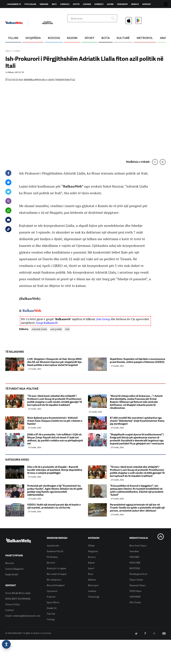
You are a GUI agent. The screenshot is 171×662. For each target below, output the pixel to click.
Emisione (44, 4)
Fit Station (52, 556)
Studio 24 (51, 608)
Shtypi (76, 4)
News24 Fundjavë (56, 585)
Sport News (53, 602)
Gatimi (110, 4)
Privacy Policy (12, 604)
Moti (54, 4)
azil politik (56, 329)
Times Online (136, 579)
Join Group (103, 319)
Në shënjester (54, 579)
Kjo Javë (51, 562)
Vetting (51, 619)
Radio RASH (11, 574)
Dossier (87, 4)
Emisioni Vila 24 (55, 551)
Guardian (134, 551)
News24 (135, 4)
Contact (9, 610)
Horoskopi (122, 4)
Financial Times (137, 585)
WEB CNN (134, 562)
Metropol (145, 38)
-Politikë (16, 51)
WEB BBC (134, 556)
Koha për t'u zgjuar (56, 568)
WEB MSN (134, 596)
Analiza (92, 591)
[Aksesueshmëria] (6, 644)
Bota (106, 38)
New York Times (137, 545)
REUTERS (134, 568)
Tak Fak (51, 613)
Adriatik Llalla (39, 329)
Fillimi (13, 38)
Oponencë (52, 591)
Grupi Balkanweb (47, 323)
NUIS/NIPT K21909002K (17, 598)
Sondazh (64, 4)
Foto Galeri (30, 4)
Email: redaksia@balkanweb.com (22, 615)
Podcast (51, 596)
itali (67, 329)
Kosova (54, 38)
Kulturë (123, 38)
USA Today (135, 602)
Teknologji (93, 596)
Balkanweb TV (14, 4)
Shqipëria (33, 38)
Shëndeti (99, 4)
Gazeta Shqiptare (14, 568)
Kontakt (146, 4)
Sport (90, 38)
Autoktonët (53, 545)
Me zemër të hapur (57, 573)
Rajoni (72, 38)
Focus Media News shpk (18, 593)
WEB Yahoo (135, 591)
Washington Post (138, 573)
